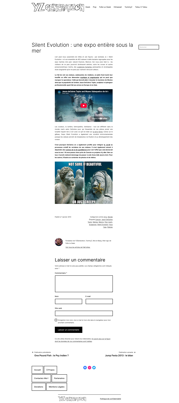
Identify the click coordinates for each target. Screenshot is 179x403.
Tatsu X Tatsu (141, 7)
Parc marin (108, 222)
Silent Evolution (102, 225)
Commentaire (61, 273)
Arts (105, 217)
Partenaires (59, 378)
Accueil (37, 370)
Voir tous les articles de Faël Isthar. (78, 247)
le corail (107, 145)
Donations (38, 387)
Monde (110, 217)
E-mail (87, 296)
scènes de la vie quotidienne (76, 150)
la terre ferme (98, 132)
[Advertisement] (89, 28)
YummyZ (128, 7)
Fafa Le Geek (105, 7)
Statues (110, 227)
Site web (58, 308)
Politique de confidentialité (110, 399)
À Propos (50, 370)
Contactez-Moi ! (41, 378)
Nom (57, 296)
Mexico (101, 222)
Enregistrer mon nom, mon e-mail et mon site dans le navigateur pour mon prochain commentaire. (84, 321)
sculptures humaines (84, 67)
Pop (94, 7)
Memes (95, 222)
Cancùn (98, 219)
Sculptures (92, 225)
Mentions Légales (57, 387)
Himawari (118, 7)
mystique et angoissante (89, 77)
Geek (87, 7)
